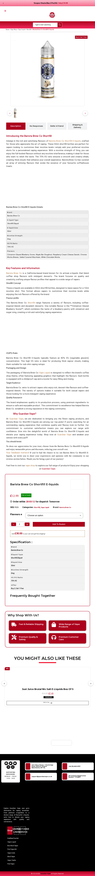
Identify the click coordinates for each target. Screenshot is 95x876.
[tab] (15, 126)
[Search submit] (60, 25)
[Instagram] (8, 767)
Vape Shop (14, 29)
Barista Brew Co (65, 507)
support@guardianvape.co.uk (42, 776)
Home (7, 29)
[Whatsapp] (13, 767)
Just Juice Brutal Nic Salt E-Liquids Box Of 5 (47, 689)
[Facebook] (6, 763)
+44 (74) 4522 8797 (74, 766)
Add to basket (58, 524)
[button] (9, 113)
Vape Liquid (21, 29)
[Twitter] (10, 763)
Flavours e (16, 514)
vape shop (30, 465)
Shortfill (29, 29)
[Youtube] (15, 763)
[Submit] (78, 742)
